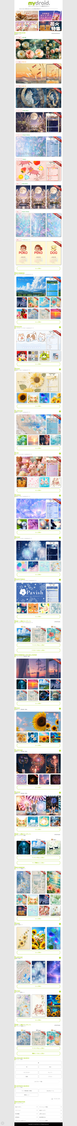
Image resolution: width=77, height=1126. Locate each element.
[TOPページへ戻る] (2, 1123)
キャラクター (27, 1072)
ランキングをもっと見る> (38, 645)
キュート (50, 1072)
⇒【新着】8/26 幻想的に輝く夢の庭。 (46, 8)
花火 (50, 1066)
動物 (27, 1076)
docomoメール (50, 1090)
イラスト (50, 1076)
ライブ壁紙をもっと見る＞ (38, 862)
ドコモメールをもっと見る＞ (38, 650)
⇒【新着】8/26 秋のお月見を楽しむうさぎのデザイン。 (25, 8)
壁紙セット (26, 1094)
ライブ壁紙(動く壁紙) (27, 1090)
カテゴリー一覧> (38, 1081)
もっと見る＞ (38, 268)
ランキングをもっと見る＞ (38, 857)
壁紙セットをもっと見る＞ (38, 1053)
